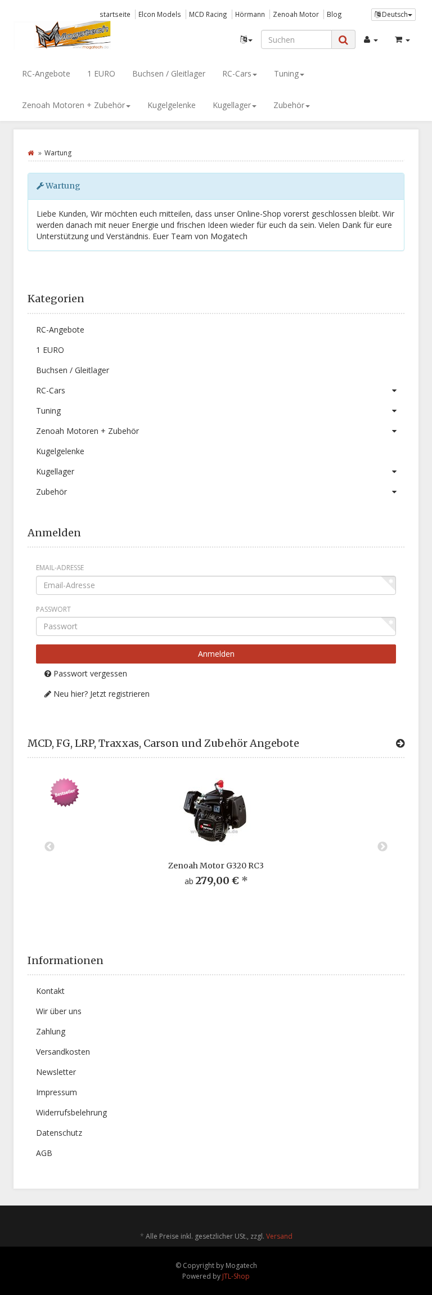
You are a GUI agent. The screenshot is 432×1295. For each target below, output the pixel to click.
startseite (115, 14)
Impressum (56, 1092)
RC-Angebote (46, 73)
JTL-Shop (236, 1276)
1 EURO (101, 73)
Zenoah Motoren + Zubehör (73, 105)
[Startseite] (31, 153)
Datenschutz (59, 1132)
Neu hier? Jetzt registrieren (100, 693)
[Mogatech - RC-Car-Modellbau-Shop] (75, 35)
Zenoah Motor (296, 14)
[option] (216, 840)
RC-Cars (236, 73)
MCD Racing (208, 14)
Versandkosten (63, 1051)
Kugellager (232, 105)
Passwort (53, 609)
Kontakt (50, 990)
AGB (44, 1153)
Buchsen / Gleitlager (168, 73)
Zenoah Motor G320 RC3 (216, 866)
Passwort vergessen (89, 673)
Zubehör (288, 105)
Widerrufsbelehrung (71, 1112)
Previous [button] (49, 847)
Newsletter (56, 1072)
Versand (279, 1236)
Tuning (286, 73)
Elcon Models (159, 14)
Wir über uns (59, 1011)
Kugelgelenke (171, 105)
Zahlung (50, 1031)
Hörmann (250, 14)
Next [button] (382, 847)
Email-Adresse (60, 567)
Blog (334, 14)
